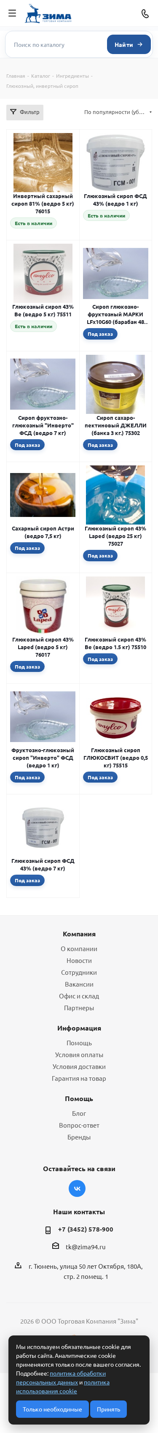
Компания (79, 933)
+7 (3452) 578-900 (85, 1229)
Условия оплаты (79, 1054)
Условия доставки (79, 1066)
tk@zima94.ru (86, 1247)
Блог (79, 1113)
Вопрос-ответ (79, 1125)
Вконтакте (77, 1188)
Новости (79, 960)
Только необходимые (52, 1409)
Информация (79, 1027)
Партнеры (79, 1007)
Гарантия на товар (79, 1078)
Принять (108, 1409)
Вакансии (79, 984)
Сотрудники (79, 972)
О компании (79, 948)
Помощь (79, 1043)
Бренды (79, 1137)
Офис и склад (79, 996)
